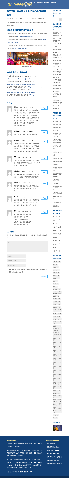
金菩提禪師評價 (57, 387)
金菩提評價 (57, 393)
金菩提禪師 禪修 (57, 375)
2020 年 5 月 (56, 244)
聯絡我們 (27, 6)
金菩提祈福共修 (57, 322)
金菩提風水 (56, 206)
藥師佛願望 (56, 289)
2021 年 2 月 (56, 220)
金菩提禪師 (57, 326)
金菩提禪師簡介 (57, 379)
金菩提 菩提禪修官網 (53, 454)
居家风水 (56, 278)
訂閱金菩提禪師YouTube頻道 (57, 292)
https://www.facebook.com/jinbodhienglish (21, 84)
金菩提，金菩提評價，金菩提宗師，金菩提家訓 (57, 410)
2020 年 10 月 (57, 234)
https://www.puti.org (35, 87)
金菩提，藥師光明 (57, 396)
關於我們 (53, 3)
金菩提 (56, 296)
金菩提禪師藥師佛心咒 (57, 383)
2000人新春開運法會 (20, 48)
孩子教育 (56, 270)
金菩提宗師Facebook (53, 447)
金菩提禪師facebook (56, 329)
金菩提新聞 (56, 180)
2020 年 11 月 (57, 230)
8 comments (40, 18)
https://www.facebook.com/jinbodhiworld (20, 79)
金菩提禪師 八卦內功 (57, 351)
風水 (55, 418)
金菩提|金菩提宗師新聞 (29, 18)
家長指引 (56, 275)
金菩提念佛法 (57, 319)
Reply (44, 108)
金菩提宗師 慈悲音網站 (54, 460)
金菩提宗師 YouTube (53, 450)
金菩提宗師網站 (51, 444)
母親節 (55, 283)
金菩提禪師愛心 (57, 363)
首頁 (26, 3)
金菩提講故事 (57, 202)
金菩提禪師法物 (57, 193)
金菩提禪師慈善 (57, 367)
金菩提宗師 (57, 307)
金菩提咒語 (56, 304)
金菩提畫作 (56, 183)
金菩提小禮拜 (57, 313)
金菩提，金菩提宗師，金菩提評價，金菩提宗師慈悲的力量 (57, 402)
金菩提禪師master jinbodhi (57, 334)
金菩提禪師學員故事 (57, 355)
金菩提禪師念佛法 (57, 359)
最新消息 (32, 3)
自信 (55, 286)
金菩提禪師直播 (57, 371)
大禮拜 (55, 267)
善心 (55, 264)
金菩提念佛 (56, 316)
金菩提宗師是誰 (57, 158)
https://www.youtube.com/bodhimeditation (21, 92)
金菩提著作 (57, 390)
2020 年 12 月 (57, 227)
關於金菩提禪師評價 (43, 3)
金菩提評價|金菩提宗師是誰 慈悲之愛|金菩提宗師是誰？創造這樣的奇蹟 (57, 55)
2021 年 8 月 (56, 217)
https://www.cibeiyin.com (37, 95)
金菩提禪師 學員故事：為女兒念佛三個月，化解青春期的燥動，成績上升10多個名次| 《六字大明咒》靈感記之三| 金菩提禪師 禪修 (57, 74)
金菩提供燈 (56, 301)
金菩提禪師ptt (56, 339)
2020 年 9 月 (56, 237)
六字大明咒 (56, 262)
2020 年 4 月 (56, 247)
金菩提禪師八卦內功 (57, 347)
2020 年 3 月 (56, 251)
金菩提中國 (56, 299)
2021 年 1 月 (56, 223)
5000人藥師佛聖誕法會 (25, 37)
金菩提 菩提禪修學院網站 (54, 464)
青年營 (55, 415)
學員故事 (56, 273)
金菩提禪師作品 (57, 343)
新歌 (55, 281)
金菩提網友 (11, 18)
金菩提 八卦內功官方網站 (54, 457)
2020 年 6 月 (56, 241)
